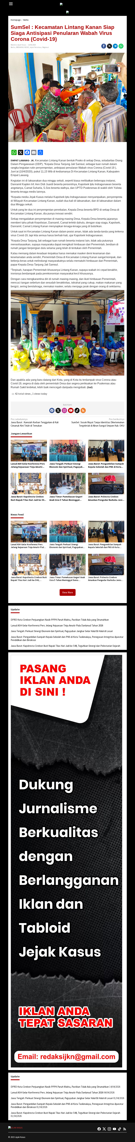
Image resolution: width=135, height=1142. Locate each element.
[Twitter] (58, 410)
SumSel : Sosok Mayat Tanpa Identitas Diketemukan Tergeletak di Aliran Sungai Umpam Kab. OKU (97, 422)
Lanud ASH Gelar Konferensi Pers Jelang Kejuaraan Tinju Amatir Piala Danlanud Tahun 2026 (28, 465)
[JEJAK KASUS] (68, 4)
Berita (13, 47)
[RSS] (83, 410)
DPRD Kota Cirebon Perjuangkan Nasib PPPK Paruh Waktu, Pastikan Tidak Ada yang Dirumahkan (60, 619)
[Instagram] (64, 410)
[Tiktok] (77, 410)
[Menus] (11, 4)
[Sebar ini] (103, 46)
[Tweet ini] (109, 46)
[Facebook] (51, 410)
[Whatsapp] (121, 46)
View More (67, 592)
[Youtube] (71, 410)
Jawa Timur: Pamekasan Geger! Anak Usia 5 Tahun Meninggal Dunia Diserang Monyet (65, 498)
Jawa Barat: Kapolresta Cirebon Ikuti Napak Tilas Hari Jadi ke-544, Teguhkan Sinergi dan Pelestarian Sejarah (28, 498)
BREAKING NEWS (22, 47)
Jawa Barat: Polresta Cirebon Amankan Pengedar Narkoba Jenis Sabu (105, 498)
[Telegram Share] (115, 46)
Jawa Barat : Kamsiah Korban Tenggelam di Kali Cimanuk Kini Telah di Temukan (34, 422)
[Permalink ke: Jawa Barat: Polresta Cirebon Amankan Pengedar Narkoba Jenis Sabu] (106, 483)
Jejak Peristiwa (35, 47)
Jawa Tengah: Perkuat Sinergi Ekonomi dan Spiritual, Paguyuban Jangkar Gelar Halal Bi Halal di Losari (67, 465)
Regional (45, 47)
